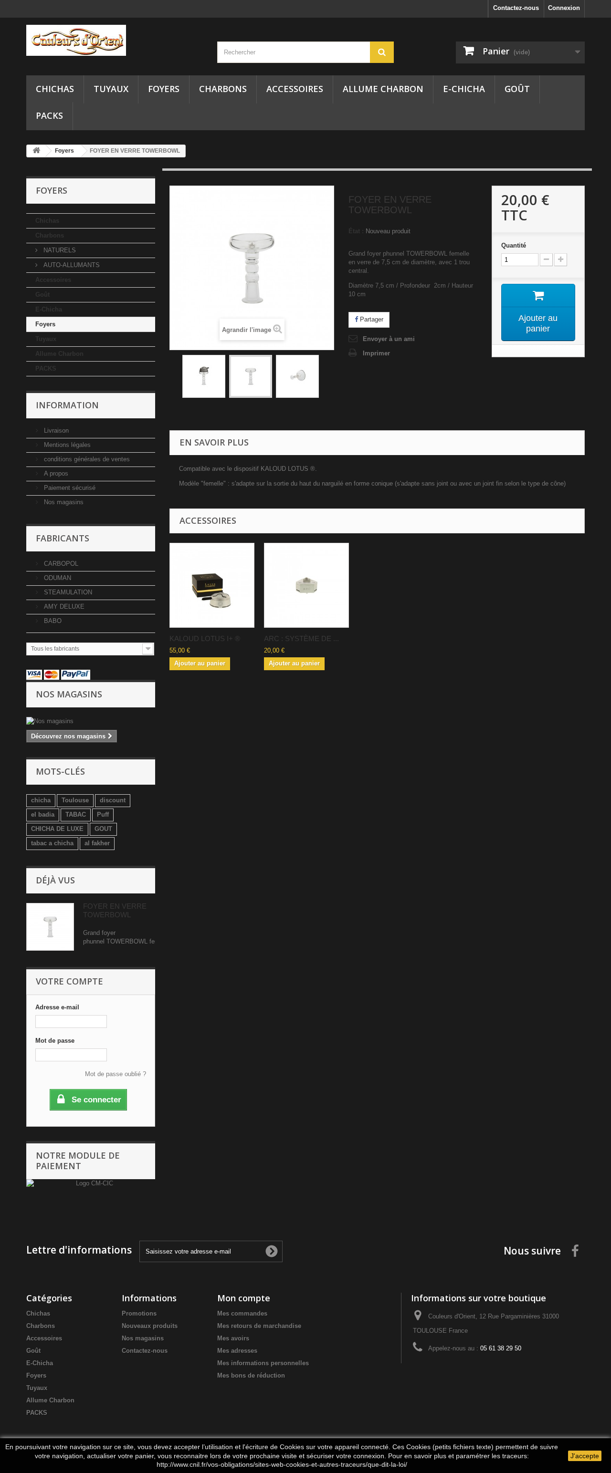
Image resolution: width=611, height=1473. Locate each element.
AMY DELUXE (63, 606)
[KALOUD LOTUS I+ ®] (211, 585)
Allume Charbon (383, 88)
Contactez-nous (516, 7)
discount (113, 800)
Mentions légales (66, 444)
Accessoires (294, 88)
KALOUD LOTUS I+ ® (204, 638)
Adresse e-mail (57, 1007)
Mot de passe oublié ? (115, 1074)
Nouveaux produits (150, 1325)
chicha (41, 800)
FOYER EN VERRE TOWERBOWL (115, 910)
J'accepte (584, 1456)
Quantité (513, 245)
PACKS (49, 115)
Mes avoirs (233, 1338)
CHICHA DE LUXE (57, 828)
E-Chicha (464, 88)
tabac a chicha (52, 843)
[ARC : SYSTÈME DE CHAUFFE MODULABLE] (306, 585)
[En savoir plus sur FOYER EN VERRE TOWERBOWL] (50, 927)
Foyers (163, 88)
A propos (55, 473)
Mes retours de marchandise (259, 1325)
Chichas (55, 88)
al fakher (97, 843)
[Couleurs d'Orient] (114, 40)
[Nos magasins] (90, 721)
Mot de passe (54, 1040)
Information (67, 405)
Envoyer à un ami (389, 338)
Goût (517, 88)
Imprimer (376, 353)
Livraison (55, 430)
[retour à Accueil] (36, 151)
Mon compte (243, 1298)
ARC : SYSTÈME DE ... (301, 638)
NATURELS (59, 250)
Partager (370, 319)
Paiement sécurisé (68, 487)
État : (356, 231)
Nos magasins (63, 502)
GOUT (103, 828)
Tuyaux (111, 88)
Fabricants (62, 538)
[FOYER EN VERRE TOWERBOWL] (204, 376)
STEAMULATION (67, 592)
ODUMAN (56, 577)
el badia (42, 814)
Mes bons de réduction (251, 1375)
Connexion (564, 7)
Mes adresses (237, 1350)
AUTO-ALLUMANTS (71, 265)
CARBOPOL (60, 563)
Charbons (223, 88)
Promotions (139, 1313)
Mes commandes (242, 1313)
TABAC (75, 814)
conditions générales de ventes (86, 459)
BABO (52, 620)
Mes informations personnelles (263, 1363)
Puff (103, 814)
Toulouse (75, 800)
